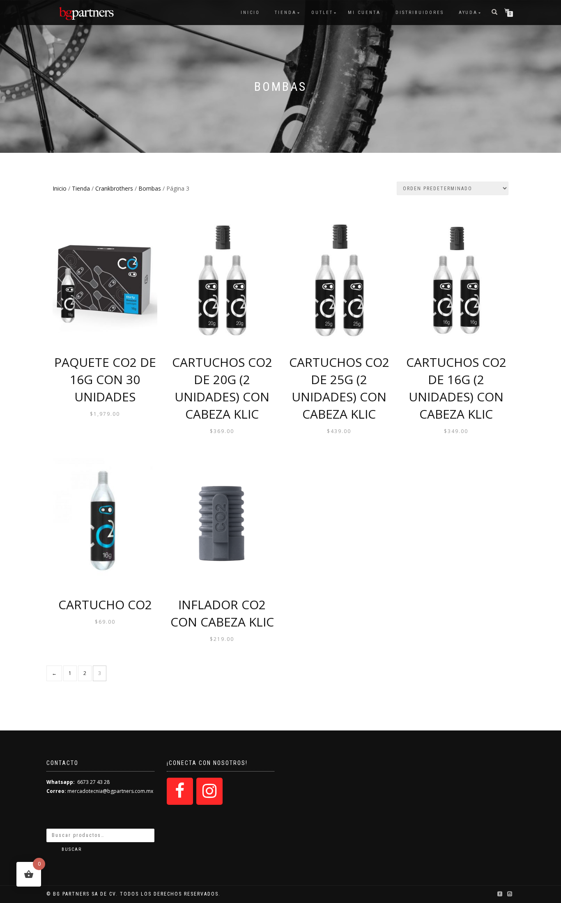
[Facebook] (180, 791)
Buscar (72, 849)
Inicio (250, 12)
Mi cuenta (364, 12)
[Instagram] (209, 791)
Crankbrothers (114, 188)
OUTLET (322, 12)
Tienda (286, 12)
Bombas (149, 188)
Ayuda (468, 12)
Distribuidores (419, 12)
